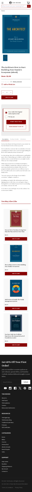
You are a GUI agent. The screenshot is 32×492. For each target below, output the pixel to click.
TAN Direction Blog (7, 420)
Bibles (3, 439)
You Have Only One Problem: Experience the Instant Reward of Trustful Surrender (15, 336)
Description (5, 139)
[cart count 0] (28, 3)
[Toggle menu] (2, 2)
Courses (4, 442)
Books (3, 437)
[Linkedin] (29, 388)
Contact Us (5, 471)
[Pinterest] (25, 388)
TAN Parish (5, 400)
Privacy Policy (18, 487)
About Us (4, 398)
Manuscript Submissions (8, 408)
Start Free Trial (16, 121)
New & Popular (6, 449)
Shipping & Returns (7, 466)
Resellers (4, 464)
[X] (20, 388)
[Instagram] (10, 388)
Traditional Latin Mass (8, 422)
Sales (3, 452)
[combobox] (16, 6)
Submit (26, 382)
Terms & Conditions (7, 487)
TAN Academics (6, 403)
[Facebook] (15, 388)
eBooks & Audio (6, 447)
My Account (5, 469)
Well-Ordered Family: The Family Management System (14, 300)
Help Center (5, 461)
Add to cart (16, 239)
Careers (4, 405)
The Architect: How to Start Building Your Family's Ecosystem (15, 265)
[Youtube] (5, 388)
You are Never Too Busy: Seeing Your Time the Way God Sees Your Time (15, 230)
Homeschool (5, 444)
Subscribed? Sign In (16, 126)
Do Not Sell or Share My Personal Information (15, 484)
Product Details (14, 139)
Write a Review (17, 81)
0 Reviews (23, 139)
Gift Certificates (6, 427)
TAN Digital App (6, 417)
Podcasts (4, 425)
